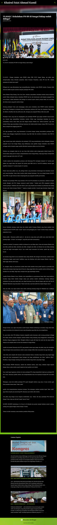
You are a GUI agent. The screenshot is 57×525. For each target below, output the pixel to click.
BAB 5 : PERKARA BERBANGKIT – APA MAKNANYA (23, 504)
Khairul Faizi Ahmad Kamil (20, 2)
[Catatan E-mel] (4, 414)
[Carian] (38, 2)
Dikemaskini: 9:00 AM (8, 70)
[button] (4, 24)
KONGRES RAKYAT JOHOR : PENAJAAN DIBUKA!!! (23, 453)
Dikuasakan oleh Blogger (29, 520)
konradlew (31, 522)
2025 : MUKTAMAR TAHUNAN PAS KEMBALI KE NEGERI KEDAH (26, 478)
